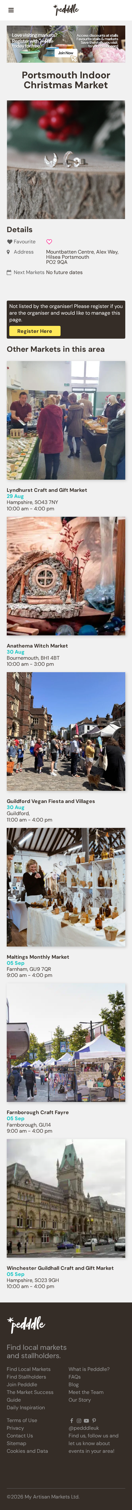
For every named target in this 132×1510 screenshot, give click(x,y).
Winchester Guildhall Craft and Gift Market (60, 1268)
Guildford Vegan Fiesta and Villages (51, 801)
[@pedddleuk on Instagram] (79, 1420)
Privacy (15, 1428)
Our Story (80, 1399)
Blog (74, 1384)
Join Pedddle (22, 1384)
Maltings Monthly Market (38, 957)
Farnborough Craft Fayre (38, 1112)
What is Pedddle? (89, 1369)
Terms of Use (22, 1420)
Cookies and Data (27, 1451)
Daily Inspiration (26, 1407)
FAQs (75, 1376)
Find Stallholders (26, 1376)
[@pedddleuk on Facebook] (72, 1420)
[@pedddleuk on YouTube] (86, 1420)
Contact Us (20, 1435)
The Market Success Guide (30, 1396)
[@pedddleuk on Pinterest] (94, 1420)
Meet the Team (86, 1392)
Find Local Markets (29, 1369)
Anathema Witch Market (37, 645)
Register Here (34, 331)
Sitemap (16, 1443)
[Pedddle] (66, 10)
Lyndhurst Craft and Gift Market (47, 490)
